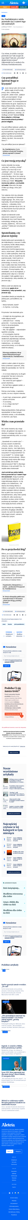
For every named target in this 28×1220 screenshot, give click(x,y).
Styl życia (14, 1162)
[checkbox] (3, 659)
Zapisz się (6, 665)
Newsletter (14, 1171)
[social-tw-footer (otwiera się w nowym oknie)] (15, 1193)
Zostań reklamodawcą (14, 1209)
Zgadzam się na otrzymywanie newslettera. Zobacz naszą (13, 661)
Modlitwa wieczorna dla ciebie (13, 895)
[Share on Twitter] (20, 73)
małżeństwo (6, 1086)
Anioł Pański (6, 1058)
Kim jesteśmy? (14, 1203)
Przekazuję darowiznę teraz (12, 714)
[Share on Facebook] (14, 73)
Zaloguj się (22, 746)
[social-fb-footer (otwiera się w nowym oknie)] (12, 1193)
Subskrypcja (14, 1175)
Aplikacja (14, 1173)
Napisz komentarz (14, 752)
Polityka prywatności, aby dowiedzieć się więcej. (13, 661)
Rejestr (5, 7)
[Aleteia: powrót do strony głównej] (14, 2)
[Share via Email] (23, 73)
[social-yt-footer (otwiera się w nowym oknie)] (9, 1193)
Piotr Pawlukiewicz (17, 27)
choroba (5, 1032)
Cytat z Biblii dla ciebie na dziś (11, 903)
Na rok (14, 1187)
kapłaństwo (6, 1001)
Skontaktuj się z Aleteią (14, 1212)
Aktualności (14, 1160)
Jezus (3, 624)
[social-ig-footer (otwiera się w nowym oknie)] (18, 1193)
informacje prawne (14, 1206)
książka (10, 624)
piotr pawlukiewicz (19, 624)
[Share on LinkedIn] (17, 73)
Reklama (14, 1180)
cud (4, 970)
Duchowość (4, 12)
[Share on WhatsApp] (25, 73)
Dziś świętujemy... (11, 888)
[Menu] (5, 3)
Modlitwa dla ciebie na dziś (12, 911)
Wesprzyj (13, 7)
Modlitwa (22, 7)
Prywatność (14, 1215)
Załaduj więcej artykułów (14, 813)
